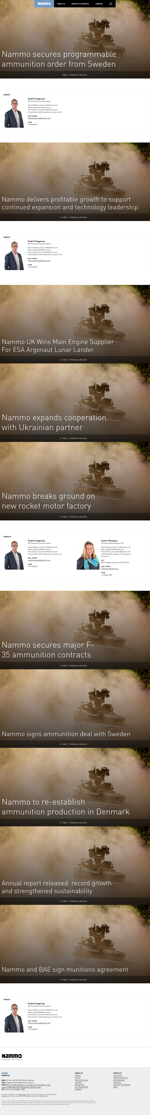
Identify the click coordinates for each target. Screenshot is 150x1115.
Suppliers (78, 1089)
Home (64, 75)
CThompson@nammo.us (109, 568)
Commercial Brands (120, 1077)
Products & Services (80, 3)
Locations (78, 1082)
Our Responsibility (81, 1086)
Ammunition (117, 1075)
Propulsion (117, 1082)
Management (79, 1084)
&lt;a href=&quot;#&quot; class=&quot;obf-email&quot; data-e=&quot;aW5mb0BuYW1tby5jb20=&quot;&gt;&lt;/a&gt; (26, 1085)
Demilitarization (119, 1080)
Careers (99, 3)
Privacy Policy (22, 1094)
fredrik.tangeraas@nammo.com (39, 118)
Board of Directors (81, 1080)
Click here (4, 1096)
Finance (78, 1077)
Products (117, 1073)
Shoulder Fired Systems (121, 1084)
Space (115, 1086)
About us (61, 3)
